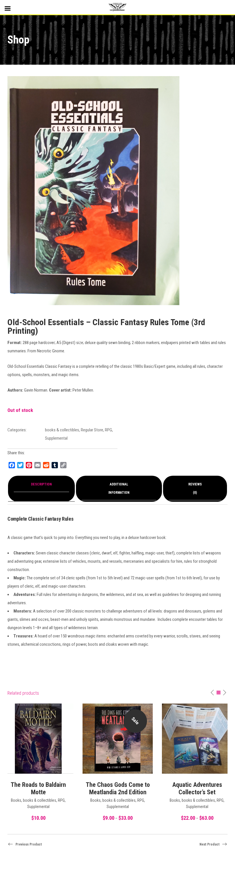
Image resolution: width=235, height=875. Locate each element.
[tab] (41, 489)
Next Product (209, 844)
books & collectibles (62, 429)
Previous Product (28, 844)
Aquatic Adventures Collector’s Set (197, 788)
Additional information (119, 488)
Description (41, 484)
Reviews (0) (195, 488)
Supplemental (56, 438)
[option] (117, 763)
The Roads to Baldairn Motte (38, 788)
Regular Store (92, 429)
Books (16, 800)
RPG (108, 429)
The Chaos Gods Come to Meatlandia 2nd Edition (118, 788)
